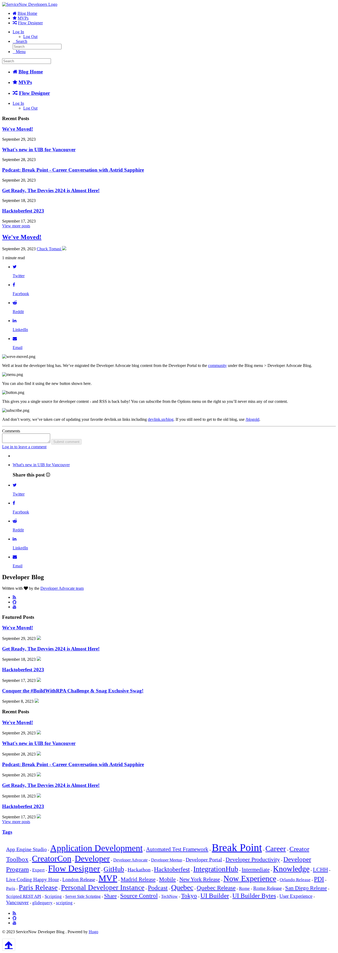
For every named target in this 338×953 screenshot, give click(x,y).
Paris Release (38, 887)
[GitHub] (14, 602)
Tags (7, 832)
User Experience (295, 896)
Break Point (237, 847)
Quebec (182, 887)
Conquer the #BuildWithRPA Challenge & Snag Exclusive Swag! (72, 690)
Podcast (158, 887)
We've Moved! (17, 129)
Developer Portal (204, 859)
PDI (319, 879)
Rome (244, 888)
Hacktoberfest (172, 869)
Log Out (30, 36)
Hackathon (139, 869)
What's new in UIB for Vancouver (39, 149)
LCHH (320, 869)
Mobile (167, 879)
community (217, 365)
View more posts (16, 226)
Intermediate (256, 869)
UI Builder (214, 895)
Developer (92, 858)
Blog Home (27, 13)
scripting (64, 902)
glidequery (42, 902)
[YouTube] (14, 607)
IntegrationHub (215, 869)
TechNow (169, 896)
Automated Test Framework (177, 849)
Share (110, 896)
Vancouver (17, 902)
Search (21, 41)
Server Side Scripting (83, 896)
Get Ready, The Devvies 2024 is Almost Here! (51, 190)
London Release (78, 879)
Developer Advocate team (62, 588)
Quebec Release (216, 888)
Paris (10, 888)
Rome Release (267, 888)
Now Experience (249, 878)
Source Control (139, 896)
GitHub (114, 869)
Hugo (93, 932)
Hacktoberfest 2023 (23, 211)
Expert (38, 869)
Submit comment (66, 442)
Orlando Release (295, 879)
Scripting (53, 896)
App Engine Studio (26, 849)
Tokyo (189, 896)
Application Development (96, 848)
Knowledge (291, 869)
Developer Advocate (130, 860)
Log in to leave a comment (24, 447)
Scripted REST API (23, 896)
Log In (18, 32)
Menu (21, 51)
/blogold (252, 419)
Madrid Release (138, 879)
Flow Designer (30, 23)
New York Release (199, 879)
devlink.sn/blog (160, 419)
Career (275, 848)
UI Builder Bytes (254, 895)
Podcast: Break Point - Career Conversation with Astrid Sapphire (73, 170)
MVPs (23, 18)
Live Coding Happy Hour (32, 879)
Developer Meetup (166, 860)
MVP (107, 878)
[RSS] (14, 597)
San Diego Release (306, 888)
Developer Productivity (253, 859)
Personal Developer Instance (102, 887)
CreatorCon (51, 858)
